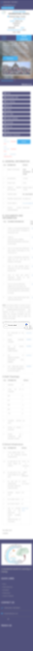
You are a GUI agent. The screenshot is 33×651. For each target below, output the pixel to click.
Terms (27, 327)
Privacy (25, 327)
